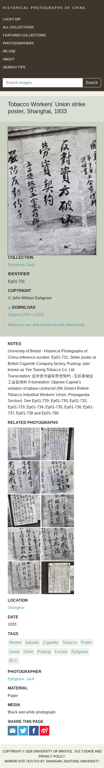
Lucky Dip (12, 19)
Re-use (9, 51)
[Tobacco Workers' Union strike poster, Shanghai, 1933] (24, 443)
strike (28, 652)
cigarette (51, 642)
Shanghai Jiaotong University (72, 761)
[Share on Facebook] (34, 730)
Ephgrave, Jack (21, 265)
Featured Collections (24, 35)
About (9, 59)
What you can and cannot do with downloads (46, 325)
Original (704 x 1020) (26, 315)
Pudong (44, 652)
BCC (13, 661)
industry (32, 642)
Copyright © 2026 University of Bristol (37, 751)
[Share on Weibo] (44, 730)
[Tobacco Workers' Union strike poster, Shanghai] (57, 544)
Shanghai (16, 608)
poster (86, 642)
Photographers (18, 43)
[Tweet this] (23, 730)
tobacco (69, 642)
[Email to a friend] (13, 730)
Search (92, 83)
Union (14, 652)
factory (61, 652)
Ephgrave (79, 652)
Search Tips (14, 67)
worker (15, 642)
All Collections (18, 27)
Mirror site (15, 761)
